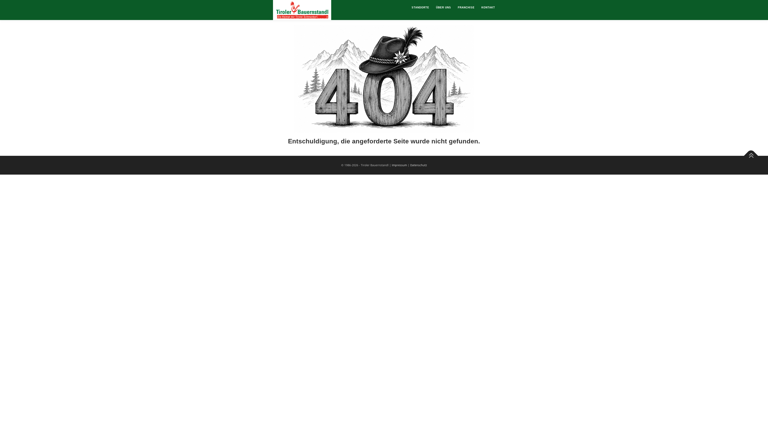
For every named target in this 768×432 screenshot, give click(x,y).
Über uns (443, 7)
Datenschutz (418, 165)
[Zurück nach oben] (751, 156)
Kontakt (488, 7)
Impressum (399, 165)
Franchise (466, 7)
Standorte (420, 7)
